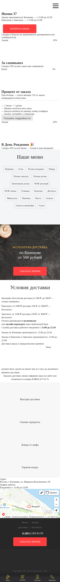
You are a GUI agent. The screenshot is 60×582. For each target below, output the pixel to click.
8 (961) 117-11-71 (40, 379)
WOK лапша (10, 191)
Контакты (37, 527)
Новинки (9, 169)
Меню (25, 522)
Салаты (49, 198)
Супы (41, 205)
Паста (38, 198)
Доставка (23, 527)
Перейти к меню (19, 29)
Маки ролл (12, 198)
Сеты (20, 169)
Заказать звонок (30, 271)
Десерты (51, 191)
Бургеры (38, 191)
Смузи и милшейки (25, 205)
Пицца (52, 169)
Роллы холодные (36, 169)
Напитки (26, 198)
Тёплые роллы (40, 176)
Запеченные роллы (20, 183)
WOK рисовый (41, 183)
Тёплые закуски (20, 176)
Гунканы (25, 191)
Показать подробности (17, 118)
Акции (35, 522)
